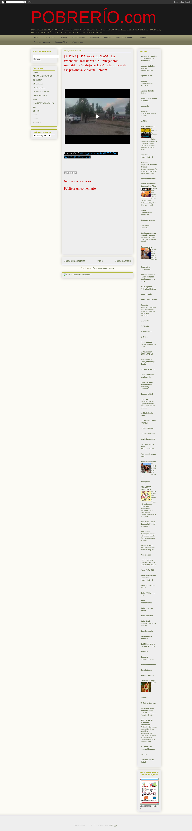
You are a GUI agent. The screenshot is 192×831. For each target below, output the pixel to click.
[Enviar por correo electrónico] (65, 172)
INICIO (36, 38)
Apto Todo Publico (148, 126)
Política (64, 38)
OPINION (36, 111)
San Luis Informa (147, 675)
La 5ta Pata (145, 399)
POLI (35, 115)
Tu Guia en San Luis (148, 703)
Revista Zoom (146, 670)
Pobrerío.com (146, 555)
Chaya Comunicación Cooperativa (146, 212)
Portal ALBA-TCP (147, 570)
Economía (94, 38)
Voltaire (144, 754)
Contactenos (77, 42)
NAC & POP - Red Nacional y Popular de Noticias (148, 524)
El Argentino (145, 321)
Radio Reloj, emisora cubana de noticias (148, 623)
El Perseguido (146, 342)
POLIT (35, 119)
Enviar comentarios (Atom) (103, 268)
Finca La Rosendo (148, 369)
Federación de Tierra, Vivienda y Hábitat (147, 362)
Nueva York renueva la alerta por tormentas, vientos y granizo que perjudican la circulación (148, 311)
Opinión (107, 38)
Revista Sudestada (148, 665)
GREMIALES (38, 84)
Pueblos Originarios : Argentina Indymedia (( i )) (148, 578)
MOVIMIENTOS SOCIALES (43, 103)
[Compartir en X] (70, 172)
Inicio (100, 261)
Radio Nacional (147, 616)
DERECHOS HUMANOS (42, 76)
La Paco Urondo (147, 428)
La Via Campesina (148, 439)
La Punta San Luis (148, 434)
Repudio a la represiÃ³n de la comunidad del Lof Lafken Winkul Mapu (149, 171)
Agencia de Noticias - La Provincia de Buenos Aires (149, 58)
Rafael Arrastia (147, 631)
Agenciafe (145, 106)
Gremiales (144, 38)
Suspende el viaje (148, 681)
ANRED (144, 121)
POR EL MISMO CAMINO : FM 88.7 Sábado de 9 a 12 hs (149, 562)
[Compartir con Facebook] (73, 172)
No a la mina (145, 532)
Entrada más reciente (74, 261)
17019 (153, 683)
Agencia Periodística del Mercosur (147, 83)
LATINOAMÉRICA (40, 95)
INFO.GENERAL (39, 88)
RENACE (144, 652)
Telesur (143, 698)
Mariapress (145, 482)
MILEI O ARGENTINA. (148, 449)
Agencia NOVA (146, 76)
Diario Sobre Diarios (149, 300)
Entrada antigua (123, 261)
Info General (50, 38)
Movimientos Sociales (125, 38)
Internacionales (78, 38)
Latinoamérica (61, 42)
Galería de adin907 (147, 70)
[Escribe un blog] (67, 172)
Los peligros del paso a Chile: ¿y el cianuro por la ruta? (148, 240)
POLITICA (37, 123)
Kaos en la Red (147, 394)
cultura (35, 72)
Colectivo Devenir (148, 220)
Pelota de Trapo (147, 545)
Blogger (114, 825)
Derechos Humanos (42, 42)
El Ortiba (144, 337)
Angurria (144, 112)
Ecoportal (144, 305)
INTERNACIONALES (41, 92)
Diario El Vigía (146, 294)
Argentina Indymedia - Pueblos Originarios (149, 164)
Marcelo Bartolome (148, 462)
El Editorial (145, 326)
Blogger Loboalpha (148, 178)
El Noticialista (146, 332)
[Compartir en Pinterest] (75, 172)
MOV (35, 99)
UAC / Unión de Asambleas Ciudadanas (147, 722)
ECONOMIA (37, 80)
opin (34, 107)
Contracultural (146, 247)
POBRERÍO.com (93, 17)
